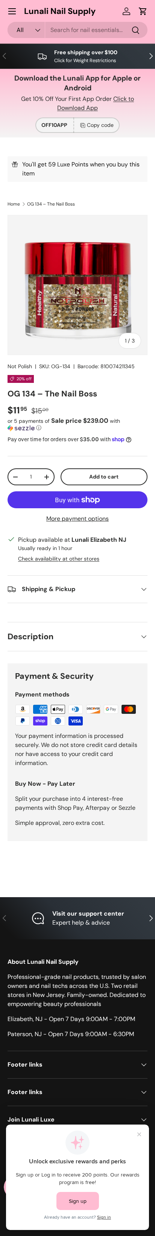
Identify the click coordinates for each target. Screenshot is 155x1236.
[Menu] (12, 11)
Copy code (100, 125)
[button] (143, 11)
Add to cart (104, 476)
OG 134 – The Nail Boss (51, 204)
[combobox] (77, 30)
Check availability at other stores (58, 558)
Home (14, 204)
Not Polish (20, 366)
